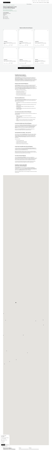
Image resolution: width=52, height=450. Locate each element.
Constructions (40, 2)
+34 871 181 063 (6, 16)
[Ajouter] (16, 30)
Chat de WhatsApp (6, 17)
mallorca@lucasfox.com (6, 18)
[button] (4, 35)
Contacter (45, 2)
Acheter (34, 2)
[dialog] (5, 441)
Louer (35, 2)
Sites (42, 2)
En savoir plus (4, 438)
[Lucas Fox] (6, 2)
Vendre (37, 2)
